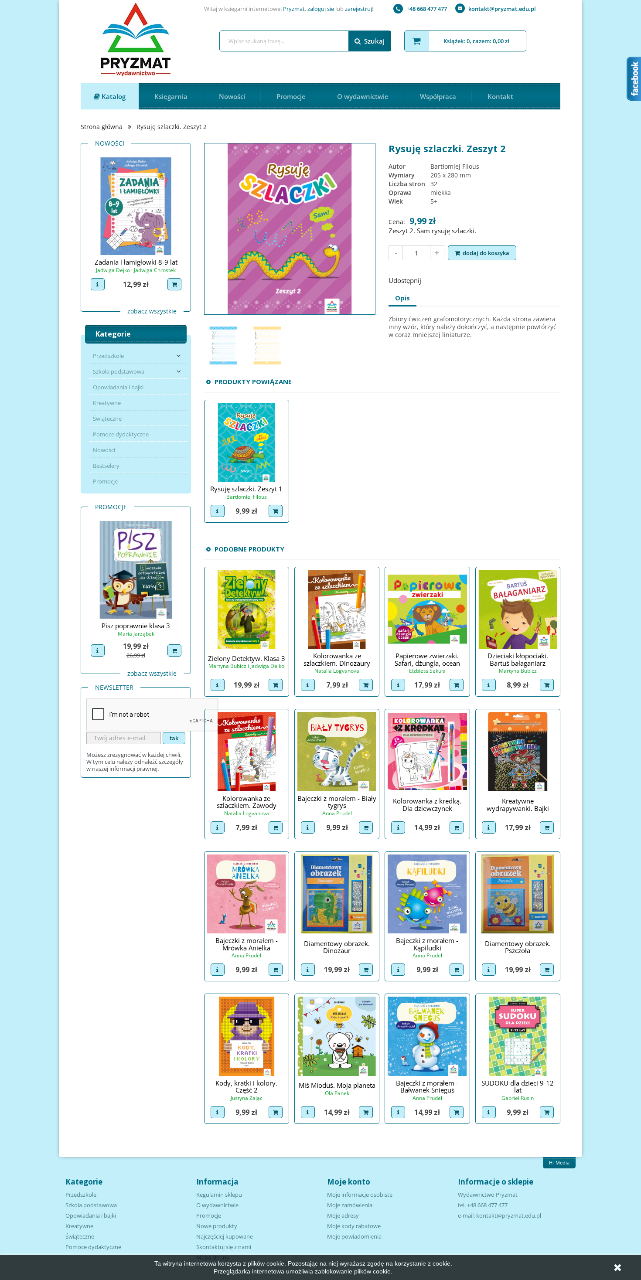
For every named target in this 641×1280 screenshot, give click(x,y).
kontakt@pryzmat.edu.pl (502, 9)
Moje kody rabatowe (354, 1226)
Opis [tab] (402, 297)
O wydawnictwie (363, 96)
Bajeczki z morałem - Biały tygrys (336, 802)
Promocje (291, 96)
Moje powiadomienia (354, 1236)
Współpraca (438, 96)
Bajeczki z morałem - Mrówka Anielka (246, 944)
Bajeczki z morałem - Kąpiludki (427, 944)
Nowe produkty (216, 1226)
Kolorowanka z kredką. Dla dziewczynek (427, 805)
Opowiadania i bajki (118, 387)
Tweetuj (456, 279)
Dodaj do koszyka (486, 253)
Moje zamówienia (349, 1205)
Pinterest (479, 279)
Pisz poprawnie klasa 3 (136, 625)
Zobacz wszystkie (152, 311)
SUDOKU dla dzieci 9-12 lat (517, 1087)
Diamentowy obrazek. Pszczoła (518, 947)
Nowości (232, 96)
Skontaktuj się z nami (223, 1247)
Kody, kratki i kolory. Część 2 (246, 1087)
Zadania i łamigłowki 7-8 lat (184, 262)
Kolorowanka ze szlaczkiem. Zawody (246, 802)
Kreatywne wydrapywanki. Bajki (518, 805)
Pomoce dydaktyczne (121, 434)
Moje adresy (343, 1215)
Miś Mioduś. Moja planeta (337, 1085)
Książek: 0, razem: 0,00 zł (476, 41)
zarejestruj (358, 9)
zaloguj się (320, 9)
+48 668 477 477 (426, 9)
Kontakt (500, 96)
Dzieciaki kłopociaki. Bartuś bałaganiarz (518, 659)
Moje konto (348, 1182)
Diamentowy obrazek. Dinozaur (337, 947)
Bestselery (106, 465)
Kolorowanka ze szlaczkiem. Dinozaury (336, 659)
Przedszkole (108, 355)
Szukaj (374, 41)
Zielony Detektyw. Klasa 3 (246, 658)
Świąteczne (107, 418)
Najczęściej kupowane (224, 1236)
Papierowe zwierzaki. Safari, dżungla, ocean (427, 659)
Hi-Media (559, 1162)
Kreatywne (107, 402)
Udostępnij (433, 279)
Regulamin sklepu (219, 1194)
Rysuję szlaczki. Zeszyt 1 (246, 488)
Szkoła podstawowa (118, 371)
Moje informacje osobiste (359, 1194)
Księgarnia (171, 96)
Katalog (113, 96)
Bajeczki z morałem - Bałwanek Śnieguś (427, 1087)
